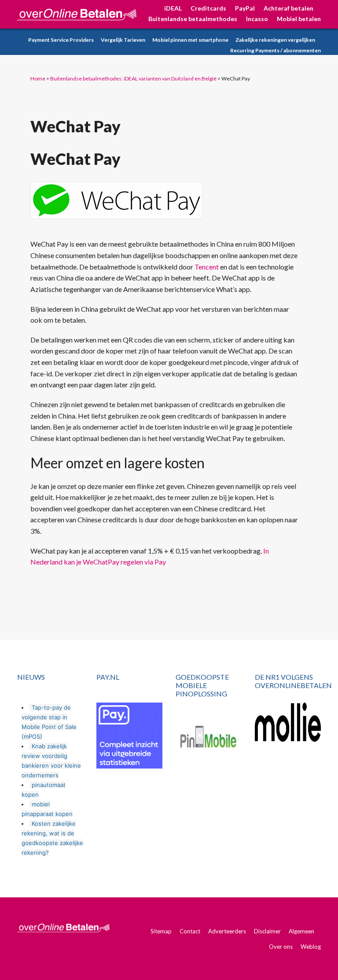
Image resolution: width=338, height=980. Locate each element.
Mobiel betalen (299, 18)
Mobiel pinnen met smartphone (190, 39)
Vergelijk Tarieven (123, 39)
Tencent (207, 266)
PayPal (245, 8)
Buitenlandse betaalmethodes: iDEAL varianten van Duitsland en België (133, 78)
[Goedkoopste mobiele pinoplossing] (209, 738)
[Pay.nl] (129, 736)
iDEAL (173, 8)
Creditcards (208, 8)
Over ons (281, 946)
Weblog (311, 946)
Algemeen (301, 931)
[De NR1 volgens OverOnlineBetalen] (288, 722)
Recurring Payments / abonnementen (275, 50)
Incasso (257, 18)
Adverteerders (227, 931)
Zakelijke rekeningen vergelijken (275, 39)
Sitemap (161, 931)
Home (37, 78)
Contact (190, 931)
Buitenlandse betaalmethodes (192, 18)
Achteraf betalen (288, 8)
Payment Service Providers (61, 39)
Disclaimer (267, 931)
